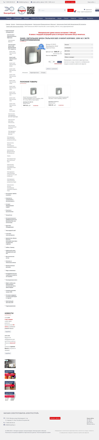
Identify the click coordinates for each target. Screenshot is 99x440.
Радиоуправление (10, 306)
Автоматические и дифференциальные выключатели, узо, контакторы (11, 220)
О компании (18, 18)
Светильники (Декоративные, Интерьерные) (11, 151)
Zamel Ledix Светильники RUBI (12, 76)
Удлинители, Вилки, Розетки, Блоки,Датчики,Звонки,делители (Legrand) (11, 241)
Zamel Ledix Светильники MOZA (13, 59)
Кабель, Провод (10, 247)
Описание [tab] (25, 72)
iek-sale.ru (89, 419)
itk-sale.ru (89, 421)
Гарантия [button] (67, 54)
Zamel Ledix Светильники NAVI (12, 70)
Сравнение (89, 9)
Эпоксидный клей (11, 230)
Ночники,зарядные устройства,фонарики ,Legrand (11, 296)
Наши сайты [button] (91, 2)
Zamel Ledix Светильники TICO (12, 99)
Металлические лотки (10, 257)
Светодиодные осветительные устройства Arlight (11, 180)
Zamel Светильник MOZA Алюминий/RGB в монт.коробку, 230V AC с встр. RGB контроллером (33, 98)
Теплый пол (9, 215)
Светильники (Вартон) (11, 41)
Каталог (26, 18)
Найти (70, 10)
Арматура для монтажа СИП (9, 301)
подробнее (7, 331)
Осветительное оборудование (10, 31)
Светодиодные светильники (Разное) (12, 133)
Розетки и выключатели (9, 210)
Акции (59, 18)
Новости (73, 18)
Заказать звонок (70, 2)
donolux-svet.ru (91, 424)
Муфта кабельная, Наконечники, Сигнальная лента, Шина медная (11, 285)
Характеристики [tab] (34, 72)
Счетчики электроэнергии (10, 234)
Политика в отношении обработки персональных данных (20, 432)
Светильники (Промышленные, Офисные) (11, 36)
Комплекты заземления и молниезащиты (10, 199)
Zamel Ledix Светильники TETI (12, 93)
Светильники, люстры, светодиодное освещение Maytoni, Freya (12, 187)
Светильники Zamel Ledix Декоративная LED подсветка (12, 47)
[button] (78, 45)
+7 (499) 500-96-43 (10, 2)
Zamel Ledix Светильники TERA (12, 88)
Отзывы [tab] (43, 72)
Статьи (66, 18)
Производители (50, 18)
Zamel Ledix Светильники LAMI (12, 53)
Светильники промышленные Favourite (12, 127)
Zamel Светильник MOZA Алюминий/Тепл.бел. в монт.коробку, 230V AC (58, 97)
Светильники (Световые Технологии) (11, 121)
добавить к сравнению (51, 68)
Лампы (9, 156)
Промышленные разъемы (10, 266)
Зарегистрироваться (86, 11)
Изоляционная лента (11, 280)
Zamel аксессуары (12, 110)
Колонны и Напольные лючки (11, 261)
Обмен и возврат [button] (69, 57)
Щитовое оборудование (10, 226)
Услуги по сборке (37, 18)
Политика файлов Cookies (44, 432)
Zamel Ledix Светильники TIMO (12, 105)
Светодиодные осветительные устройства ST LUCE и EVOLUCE (12, 174)
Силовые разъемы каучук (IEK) (11, 291)
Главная (8, 18)
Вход (78, 11)
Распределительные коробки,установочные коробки (11, 275)
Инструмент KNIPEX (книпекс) (11, 194)
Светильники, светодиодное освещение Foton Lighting (11, 167)
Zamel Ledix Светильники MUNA (12, 64)
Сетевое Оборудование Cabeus (10, 205)
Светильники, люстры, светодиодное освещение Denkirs (12, 145)
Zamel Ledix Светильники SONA (12, 82)
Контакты (90, 18)
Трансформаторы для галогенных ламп (11, 160)
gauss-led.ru (90, 422)
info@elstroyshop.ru (24, 2)
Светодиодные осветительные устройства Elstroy (11, 138)
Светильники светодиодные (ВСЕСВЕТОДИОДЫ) (12, 115)
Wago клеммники (10, 270)
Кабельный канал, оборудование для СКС (11, 252)
